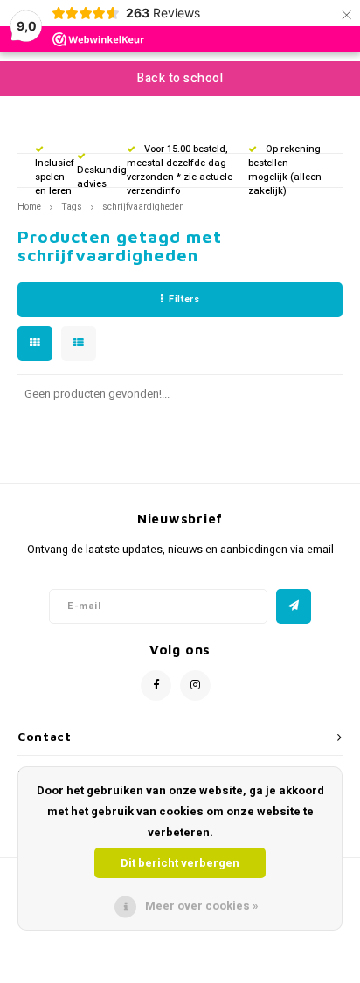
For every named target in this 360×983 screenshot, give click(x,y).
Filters (184, 299)
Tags (71, 206)
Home (29, 206)
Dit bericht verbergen (180, 863)
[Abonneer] (293, 606)
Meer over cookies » (202, 905)
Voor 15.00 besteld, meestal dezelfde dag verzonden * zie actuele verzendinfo (179, 169)
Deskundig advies (102, 177)
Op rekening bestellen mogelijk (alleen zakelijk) (285, 169)
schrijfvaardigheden (143, 206)
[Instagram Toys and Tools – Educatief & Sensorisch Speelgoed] (195, 685)
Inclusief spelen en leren (54, 176)
